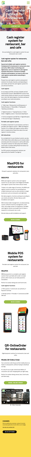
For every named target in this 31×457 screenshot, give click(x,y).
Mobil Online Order (15, 383)
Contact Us (15, 26)
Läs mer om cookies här (8, 427)
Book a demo (15, 220)
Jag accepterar (10, 432)
